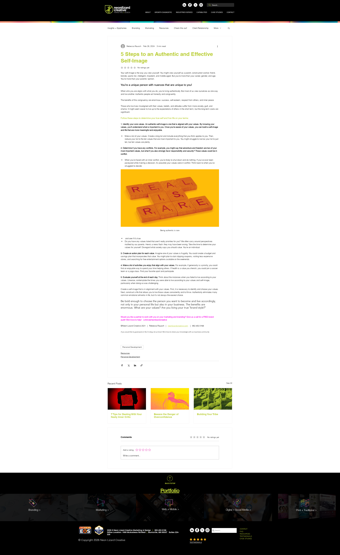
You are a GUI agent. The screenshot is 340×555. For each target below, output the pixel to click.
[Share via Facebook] (122, 365)
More (216, 28)
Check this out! (180, 28)
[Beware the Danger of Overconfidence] (170, 399)
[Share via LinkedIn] (135, 365)
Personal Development (132, 347)
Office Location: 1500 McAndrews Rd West (126, 532)
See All (229, 383)
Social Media (242, 509)
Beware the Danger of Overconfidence (166, 415)
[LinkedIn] (184, 5)
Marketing (149, 28)
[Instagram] (201, 5)
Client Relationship (200, 28)
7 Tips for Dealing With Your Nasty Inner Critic (126, 415)
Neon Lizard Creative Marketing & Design (132, 530)
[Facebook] (190, 5)
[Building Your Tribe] (213, 399)
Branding (136, 28)
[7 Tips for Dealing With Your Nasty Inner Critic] (127, 399)
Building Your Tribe (207, 414)
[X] (195, 5)
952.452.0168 (160, 530)
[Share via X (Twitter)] (128, 365)
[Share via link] (141, 365)
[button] (184, 12)
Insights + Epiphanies (117, 28)
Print (298, 510)
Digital (229, 509)
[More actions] (217, 46)
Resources (164, 28)
